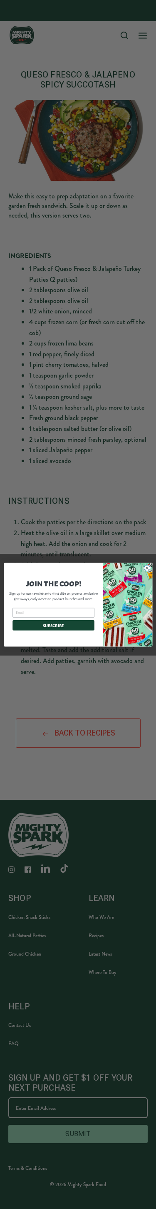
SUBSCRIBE (53, 625)
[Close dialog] (147, 568)
